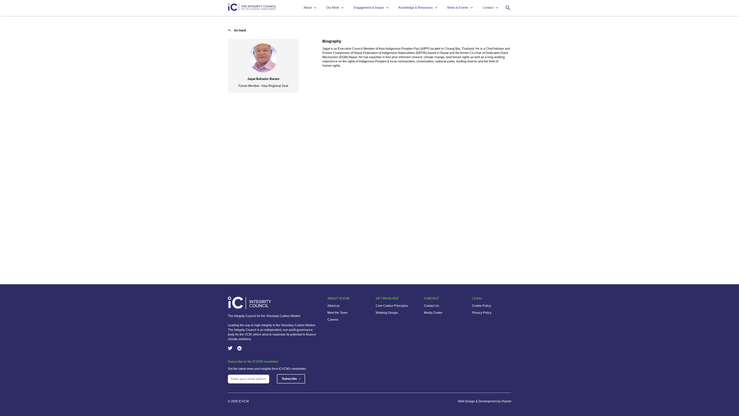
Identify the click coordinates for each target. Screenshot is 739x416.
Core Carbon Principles (392, 305)
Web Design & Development (477, 401)
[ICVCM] (273, 303)
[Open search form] (508, 8)
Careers (332, 319)
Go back (240, 30)
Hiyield (506, 401)
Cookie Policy (481, 305)
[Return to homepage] (252, 8)
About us (333, 305)
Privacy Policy (482, 312)
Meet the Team (337, 312)
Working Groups (387, 312)
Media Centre (433, 312)
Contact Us (431, 305)
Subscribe (289, 378)
